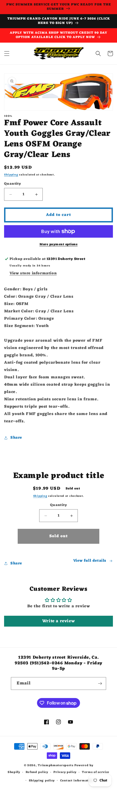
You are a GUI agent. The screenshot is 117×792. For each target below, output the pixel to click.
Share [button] (16, 437)
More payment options (58, 244)
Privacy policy (64, 772)
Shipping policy (42, 780)
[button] (7, 53)
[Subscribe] (100, 683)
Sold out (58, 536)
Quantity (12, 184)
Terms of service (95, 772)
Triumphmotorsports (55, 765)
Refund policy (37, 772)
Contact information (77, 780)
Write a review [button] (58, 621)
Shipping (11, 174)
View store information (33, 273)
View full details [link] (89, 560)
